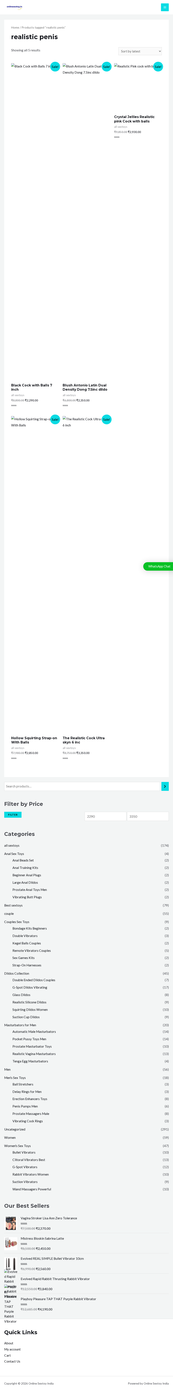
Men (7, 1069)
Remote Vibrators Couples (31, 950)
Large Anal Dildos (25, 882)
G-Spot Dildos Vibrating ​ (30, 987)
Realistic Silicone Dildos (29, 1002)
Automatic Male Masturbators (34, 1031)
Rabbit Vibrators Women (30, 1174)
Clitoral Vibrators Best (28, 1160)
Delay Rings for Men (27, 1092)
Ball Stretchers (22, 1084)
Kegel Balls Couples (26, 943)
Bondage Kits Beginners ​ (29, 928)
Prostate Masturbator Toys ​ (32, 1046)
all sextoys (11, 845)
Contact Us (12, 1361)
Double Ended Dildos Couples (33, 980)
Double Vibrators (25, 936)
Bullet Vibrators (23, 1152)
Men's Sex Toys (15, 1078)
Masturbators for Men (20, 1025)
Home (15, 27)
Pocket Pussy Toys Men (29, 1039)
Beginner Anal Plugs (26, 875)
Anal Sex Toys (14, 854)
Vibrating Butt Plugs (27, 897)
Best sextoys (13, 905)
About (8, 1343)
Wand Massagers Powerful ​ (32, 1189)
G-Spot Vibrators (24, 1167)
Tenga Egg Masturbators (30, 1061)
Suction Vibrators (25, 1182)
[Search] (165, 786)
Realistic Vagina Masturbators (34, 1054)
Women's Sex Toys (17, 1146)
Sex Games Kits (23, 958)
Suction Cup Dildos (26, 1017)
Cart (7, 1355)
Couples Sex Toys (16, 922)
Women (10, 1137)
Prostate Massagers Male (30, 1113)
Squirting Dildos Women (30, 1009)
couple (9, 913)
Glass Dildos (21, 995)
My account (12, 1349)
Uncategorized (14, 1129)
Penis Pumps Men (25, 1106)
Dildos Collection (16, 973)
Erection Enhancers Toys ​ (30, 1099)
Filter (13, 814)
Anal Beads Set (23, 860)
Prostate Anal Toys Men (29, 890)
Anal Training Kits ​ (25, 868)
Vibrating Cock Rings (27, 1121)
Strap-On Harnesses (26, 965)
